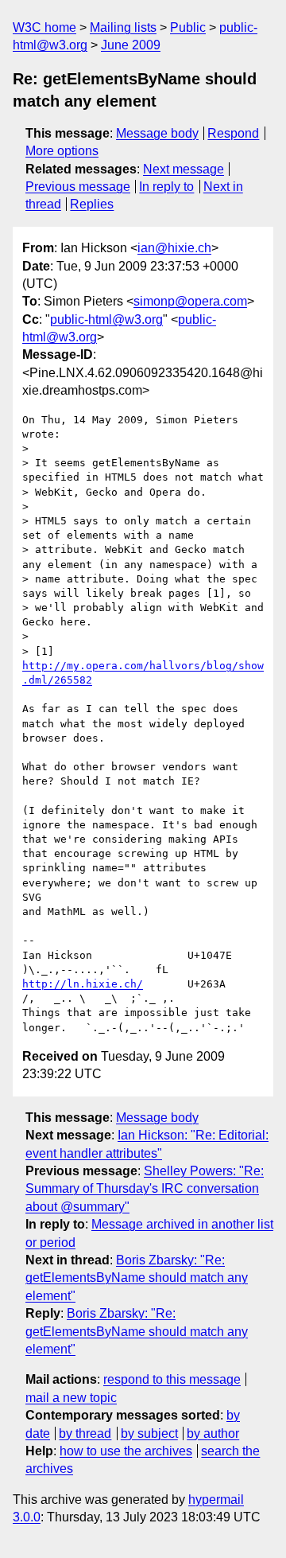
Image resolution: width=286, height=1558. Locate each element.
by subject (149, 1433)
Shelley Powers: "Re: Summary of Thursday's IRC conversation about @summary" (144, 1188)
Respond (233, 133)
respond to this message (172, 1379)
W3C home (44, 27)
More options (62, 151)
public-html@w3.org (106, 319)
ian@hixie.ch (174, 248)
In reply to (166, 186)
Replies (92, 204)
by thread (85, 1433)
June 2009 (130, 45)
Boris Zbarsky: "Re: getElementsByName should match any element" (136, 1278)
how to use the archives (126, 1451)
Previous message (77, 186)
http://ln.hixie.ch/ (82, 984)
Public (188, 27)
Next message (183, 169)
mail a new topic (71, 1397)
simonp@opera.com (190, 301)
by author (213, 1433)
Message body (157, 133)
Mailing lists (123, 27)
